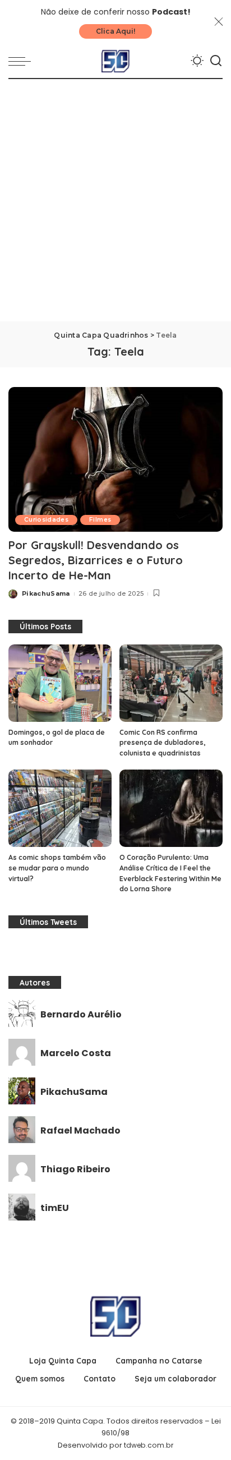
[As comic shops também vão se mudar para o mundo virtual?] (60, 808)
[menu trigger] (22, 61)
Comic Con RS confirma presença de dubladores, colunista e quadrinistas (162, 742)
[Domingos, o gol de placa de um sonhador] (60, 683)
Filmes (100, 519)
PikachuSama (46, 593)
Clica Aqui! (115, 31)
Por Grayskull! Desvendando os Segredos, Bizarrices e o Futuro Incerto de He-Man (95, 560)
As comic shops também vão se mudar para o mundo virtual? (57, 867)
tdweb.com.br (148, 1445)
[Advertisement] (115, 200)
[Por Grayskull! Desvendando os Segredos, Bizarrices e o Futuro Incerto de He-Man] (115, 459)
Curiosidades (46, 519)
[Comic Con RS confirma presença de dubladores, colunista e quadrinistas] (171, 683)
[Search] (216, 61)
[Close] (218, 21)
